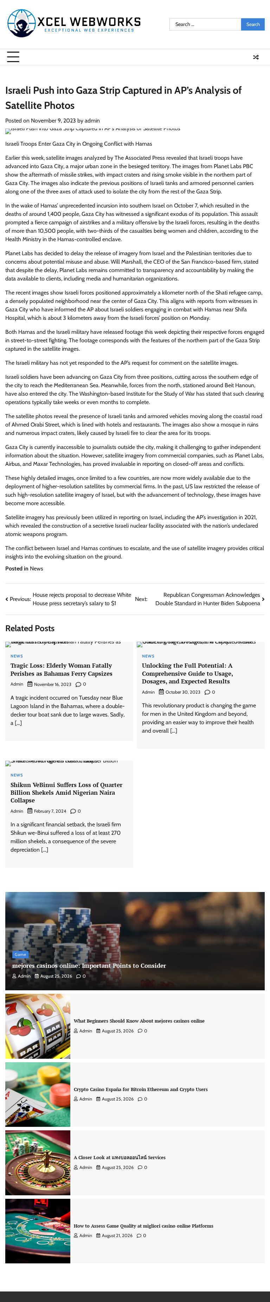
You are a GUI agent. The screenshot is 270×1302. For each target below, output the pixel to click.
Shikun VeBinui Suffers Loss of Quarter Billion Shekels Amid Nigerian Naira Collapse (66, 793)
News (36, 568)
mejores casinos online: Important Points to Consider (89, 965)
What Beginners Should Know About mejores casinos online (139, 1021)
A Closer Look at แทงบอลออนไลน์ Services (120, 1157)
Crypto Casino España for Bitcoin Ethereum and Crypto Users (141, 1089)
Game (20, 954)
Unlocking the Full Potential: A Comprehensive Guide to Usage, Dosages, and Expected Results (187, 673)
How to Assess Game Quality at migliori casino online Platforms (143, 1226)
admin (92, 120)
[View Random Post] (256, 57)
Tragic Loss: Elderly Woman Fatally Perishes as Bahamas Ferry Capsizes (61, 669)
